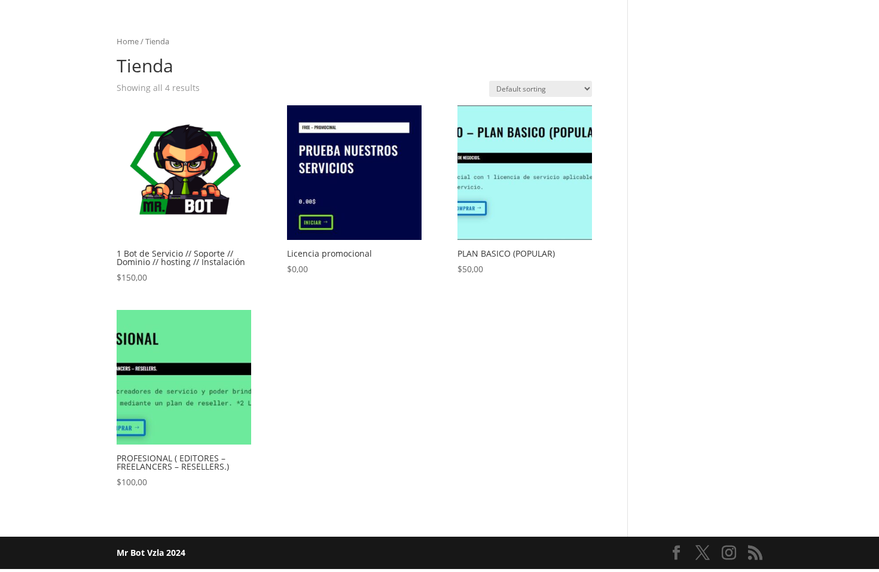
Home (128, 41)
